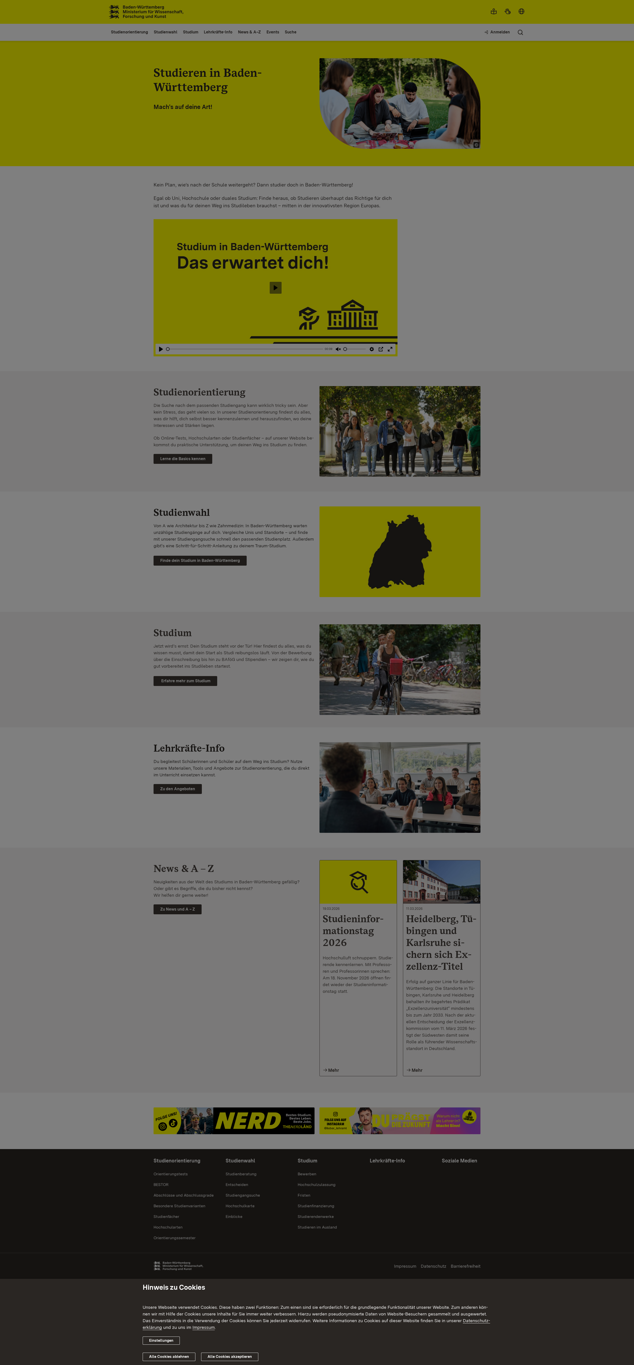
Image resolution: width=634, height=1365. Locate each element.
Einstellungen (161, 1340)
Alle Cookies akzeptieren (230, 1356)
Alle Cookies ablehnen (169, 1356)
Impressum (203, 1327)
